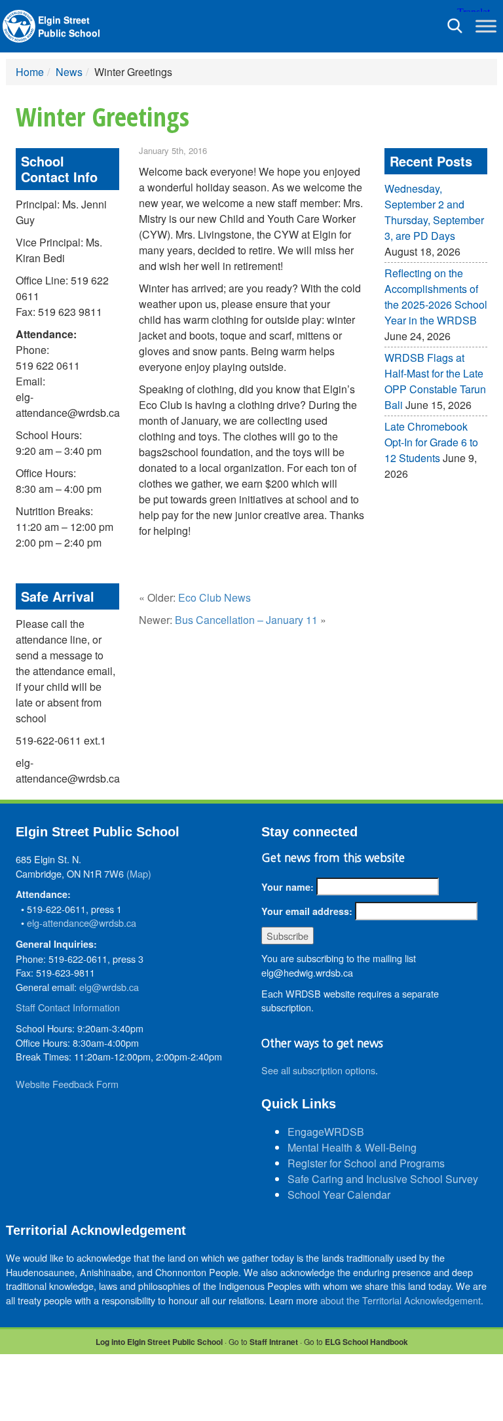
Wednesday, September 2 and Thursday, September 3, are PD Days (434, 212)
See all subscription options (318, 1070)
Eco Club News (214, 597)
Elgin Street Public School (69, 26)
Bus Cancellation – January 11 (246, 619)
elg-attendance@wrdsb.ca (81, 922)
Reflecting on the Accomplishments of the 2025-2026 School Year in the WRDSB (435, 296)
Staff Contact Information (68, 1007)
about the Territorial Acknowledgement (400, 1300)
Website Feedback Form (67, 1084)
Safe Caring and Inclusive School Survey (383, 1178)
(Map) (138, 873)
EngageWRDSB (326, 1131)
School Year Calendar (339, 1194)
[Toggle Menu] (485, 26)
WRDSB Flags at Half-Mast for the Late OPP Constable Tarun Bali (435, 381)
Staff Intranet (274, 1342)
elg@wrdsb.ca (109, 987)
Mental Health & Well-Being (352, 1147)
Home (30, 71)
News (69, 71)
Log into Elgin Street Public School (159, 1342)
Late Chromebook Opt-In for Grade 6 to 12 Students (431, 442)
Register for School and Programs (366, 1163)
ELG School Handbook (366, 1342)
